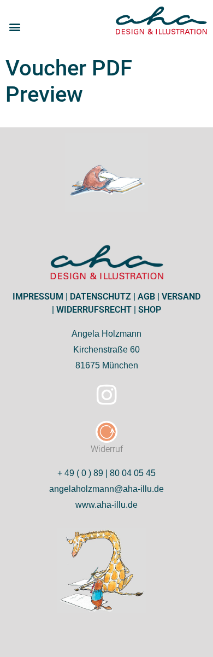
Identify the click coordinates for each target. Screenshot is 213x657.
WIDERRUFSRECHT (93, 309)
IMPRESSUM (38, 296)
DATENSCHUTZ (99, 296)
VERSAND (179, 296)
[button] (14, 27)
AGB (145, 296)
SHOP (148, 309)
